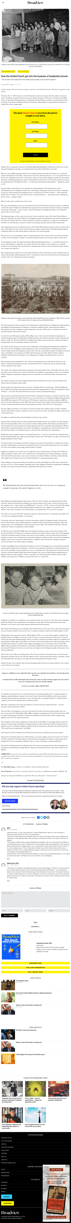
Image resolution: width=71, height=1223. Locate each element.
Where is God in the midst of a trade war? (29, 1005)
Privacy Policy (5, 1150)
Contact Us (4, 1159)
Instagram (4, 1188)
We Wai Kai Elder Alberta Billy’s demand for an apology (29, 713)
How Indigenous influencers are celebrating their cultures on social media (11, 1126)
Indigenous (35, 926)
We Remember (5, 1175)
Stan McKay (10, 546)
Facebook (4, 1185)
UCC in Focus (23, 71)
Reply (8, 859)
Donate (3, 1169)
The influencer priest (22, 981)
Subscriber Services (6, 1137)
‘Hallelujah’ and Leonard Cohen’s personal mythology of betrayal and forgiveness (12, 1100)
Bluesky (3, 1191)
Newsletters (4, 1182)
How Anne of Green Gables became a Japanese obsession (34, 993)
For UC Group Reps (6, 1141)
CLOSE (67, 1166)
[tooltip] (38, 817)
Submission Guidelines (7, 1147)
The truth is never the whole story (26, 1030)
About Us (3, 1156)
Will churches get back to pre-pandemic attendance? (57, 1099)
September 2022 (8, 71)
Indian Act (10, 351)
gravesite (32, 404)
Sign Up (35, 155)
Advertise (3, 1144)
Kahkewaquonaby (17, 173)
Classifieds (4, 1153)
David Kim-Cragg (8, 84)
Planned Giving (5, 1172)
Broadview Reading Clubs (8, 1162)
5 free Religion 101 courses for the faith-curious (30, 1054)
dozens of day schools (40, 417)
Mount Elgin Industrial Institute (38, 167)
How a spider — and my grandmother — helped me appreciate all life (33, 1100)
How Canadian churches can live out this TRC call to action (35, 1125)
